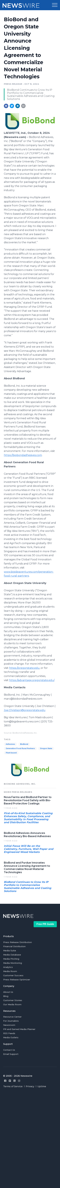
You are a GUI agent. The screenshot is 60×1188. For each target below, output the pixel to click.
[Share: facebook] (6, 106)
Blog (5, 996)
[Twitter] (10, 1081)
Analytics (8, 967)
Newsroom (9, 1025)
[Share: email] (23, 106)
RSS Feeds (9, 1033)
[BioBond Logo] (30, 129)
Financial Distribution (14, 946)
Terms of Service (13, 1086)
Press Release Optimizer (16, 979)
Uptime (41, 1086)
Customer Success (13, 975)
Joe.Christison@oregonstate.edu (24, 710)
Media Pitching (11, 959)
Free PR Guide (45, 924)
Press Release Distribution (17, 942)
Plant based (11, 753)
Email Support (10, 1054)
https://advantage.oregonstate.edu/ (31, 680)
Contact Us (9, 1050)
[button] (54, 5)
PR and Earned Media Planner (19, 1029)
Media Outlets (10, 1037)
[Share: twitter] (12, 106)
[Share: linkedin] (18, 106)
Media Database (12, 954)
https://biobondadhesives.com (23, 455)
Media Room (10, 971)
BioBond (24, 744)
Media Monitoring (12, 963)
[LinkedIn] (14, 1081)
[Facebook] (5, 1081)
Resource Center (12, 1016)
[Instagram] (19, 1081)
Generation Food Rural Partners (20, 748)
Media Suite (9, 950)
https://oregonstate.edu (24, 667)
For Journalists (11, 1021)
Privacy (30, 1086)
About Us (8, 992)
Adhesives (10, 744)
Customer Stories (12, 1000)
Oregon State (46, 748)
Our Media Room (12, 1004)
